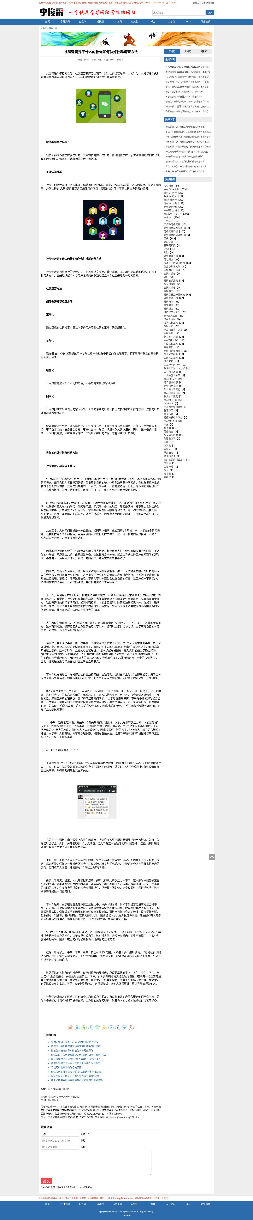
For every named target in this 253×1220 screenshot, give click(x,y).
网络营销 (205, 21)
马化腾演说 (170, 456)
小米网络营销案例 (173, 407)
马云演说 (168, 452)
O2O (166, 249)
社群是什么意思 (172, 393)
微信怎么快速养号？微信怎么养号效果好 (72, 1050)
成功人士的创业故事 (174, 263)
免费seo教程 (170, 196)
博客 (153, 21)
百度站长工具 (171, 344)
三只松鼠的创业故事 (174, 459)
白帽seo (168, 217)
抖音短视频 (170, 284)
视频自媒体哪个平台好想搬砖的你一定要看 (185, 161)
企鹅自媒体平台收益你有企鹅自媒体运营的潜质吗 (188, 146)
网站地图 (210, 2)
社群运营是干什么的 (121, 73)
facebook (168, 403)
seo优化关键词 (171, 189)
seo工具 (117, 21)
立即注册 (201, 2)
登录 (195, 2)
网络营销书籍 (171, 256)
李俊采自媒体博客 (57, 1117)
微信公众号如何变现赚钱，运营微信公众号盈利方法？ (79, 1055)
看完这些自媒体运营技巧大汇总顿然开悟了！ (186, 171)
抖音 (166, 470)
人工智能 (170, 21)
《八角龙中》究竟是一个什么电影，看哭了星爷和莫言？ (191, 76)
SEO (188, 21)
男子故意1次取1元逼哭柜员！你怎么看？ (184, 96)
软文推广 (135, 21)
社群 (55, 28)
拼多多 (167, 463)
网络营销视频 (171, 386)
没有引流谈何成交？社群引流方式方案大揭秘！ (75, 1076)
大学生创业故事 (172, 375)
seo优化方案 (170, 400)
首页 (47, 21)
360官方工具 (170, 315)
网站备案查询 (53, 1100)
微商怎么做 (170, 319)
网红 (166, 277)
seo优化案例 (170, 379)
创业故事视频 (171, 354)
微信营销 (168, 361)
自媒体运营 (170, 273)
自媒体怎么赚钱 (172, 270)
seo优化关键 (170, 421)
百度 (166, 238)
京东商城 (168, 414)
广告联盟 (168, 221)
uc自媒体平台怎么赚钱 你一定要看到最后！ (185, 156)
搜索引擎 (168, 186)
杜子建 (167, 428)
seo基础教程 (170, 200)
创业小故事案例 (172, 266)
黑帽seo (168, 449)
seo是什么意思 (171, 340)
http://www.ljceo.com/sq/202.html (122, 1117)
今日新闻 (65, 21)
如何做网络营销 (172, 224)
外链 (166, 252)
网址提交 (168, 259)
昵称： (84, 1134)
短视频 (100, 21)
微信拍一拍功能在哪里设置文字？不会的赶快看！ (77, 1046)
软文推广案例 (171, 396)
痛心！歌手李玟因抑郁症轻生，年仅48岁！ (185, 91)
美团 (166, 442)
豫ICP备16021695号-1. (146, 1212)
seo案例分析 (170, 210)
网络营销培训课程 (173, 235)
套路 (77, 426)
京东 (166, 424)
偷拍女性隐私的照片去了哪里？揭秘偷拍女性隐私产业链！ (192, 101)
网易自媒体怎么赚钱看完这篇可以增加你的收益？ (188, 141)
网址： (84, 1147)
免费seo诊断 (170, 207)
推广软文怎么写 (172, 312)
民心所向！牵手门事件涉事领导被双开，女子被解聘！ (190, 81)
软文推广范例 (171, 337)
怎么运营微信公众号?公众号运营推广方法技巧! (75, 1059)
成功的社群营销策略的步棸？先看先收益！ (64, 1097)
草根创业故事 (171, 372)
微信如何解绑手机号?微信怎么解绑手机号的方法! (76, 1072)
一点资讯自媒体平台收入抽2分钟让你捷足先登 (187, 151)
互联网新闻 (170, 245)
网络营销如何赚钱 (173, 351)
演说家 (167, 445)
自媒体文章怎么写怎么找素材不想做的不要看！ (187, 166)
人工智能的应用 (172, 365)
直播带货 (168, 347)
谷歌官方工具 (171, 358)
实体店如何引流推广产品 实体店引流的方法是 (75, 1042)
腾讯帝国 (168, 410)
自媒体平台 (170, 291)
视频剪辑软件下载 (173, 417)
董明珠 (167, 477)
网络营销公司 (171, 298)
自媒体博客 (170, 287)
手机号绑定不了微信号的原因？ (67, 1067)
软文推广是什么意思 (174, 368)
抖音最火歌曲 (171, 435)
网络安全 (168, 431)
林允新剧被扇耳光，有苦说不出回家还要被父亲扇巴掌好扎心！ (194, 67)
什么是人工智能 (172, 389)
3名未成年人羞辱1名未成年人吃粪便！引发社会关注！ (190, 106)
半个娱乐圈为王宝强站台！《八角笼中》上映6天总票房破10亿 (194, 71)
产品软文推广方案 (173, 330)
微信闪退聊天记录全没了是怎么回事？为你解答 (75, 1063)
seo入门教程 (170, 193)
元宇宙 (167, 473)
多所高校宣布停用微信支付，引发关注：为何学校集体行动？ (193, 111)
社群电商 (168, 301)
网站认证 (168, 242)
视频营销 (168, 326)
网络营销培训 (171, 231)
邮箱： (84, 1140)
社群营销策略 (171, 280)
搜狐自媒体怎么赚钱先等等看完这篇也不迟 (185, 126)
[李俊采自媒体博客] (90, 12)
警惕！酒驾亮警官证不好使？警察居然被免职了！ (188, 86)
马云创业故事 (171, 382)
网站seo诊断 (170, 203)
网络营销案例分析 (173, 228)
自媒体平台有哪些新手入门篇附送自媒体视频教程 (188, 131)
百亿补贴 (168, 466)
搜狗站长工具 (171, 322)
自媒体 (82, 21)
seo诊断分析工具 (173, 214)
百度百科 (168, 333)
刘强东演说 (170, 438)
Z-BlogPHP (126, 1215)
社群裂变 (168, 308)
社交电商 (168, 305)
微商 (51, 73)
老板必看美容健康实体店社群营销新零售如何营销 (77, 1080)
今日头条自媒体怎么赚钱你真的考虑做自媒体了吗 (188, 136)
